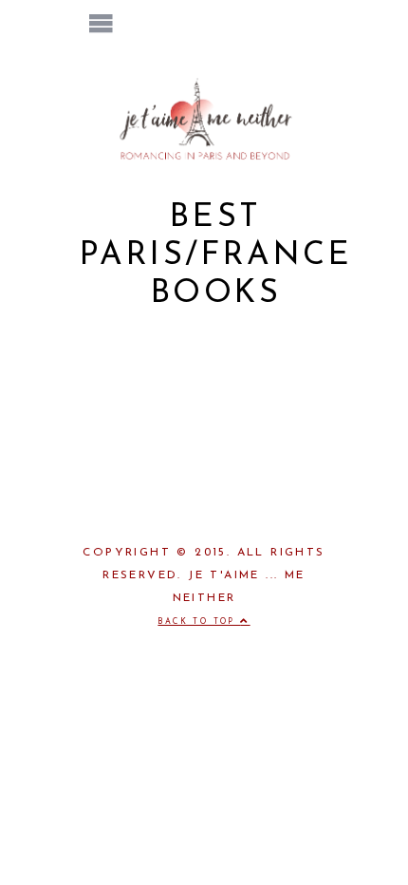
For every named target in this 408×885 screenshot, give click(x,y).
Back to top (199, 622)
